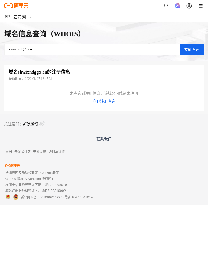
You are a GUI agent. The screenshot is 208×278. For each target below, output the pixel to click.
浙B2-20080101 (57, 184)
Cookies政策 (49, 172)
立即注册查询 (104, 101)
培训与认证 (56, 151)
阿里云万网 (15, 17)
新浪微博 (30, 124)
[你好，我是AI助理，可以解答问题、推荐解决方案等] (177, 5)
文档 (8, 151)
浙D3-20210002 (54, 190)
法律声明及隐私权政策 (21, 172)
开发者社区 (22, 151)
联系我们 (104, 138)
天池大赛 (39, 151)
